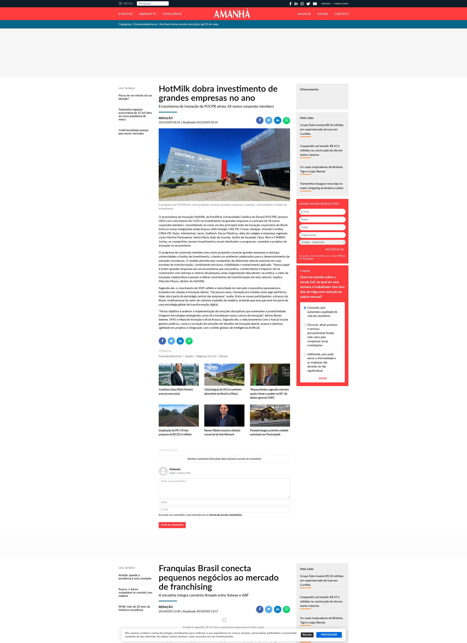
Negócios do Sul (206, 356)
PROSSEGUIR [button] (329, 635)
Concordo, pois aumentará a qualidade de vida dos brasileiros (322, 311)
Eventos (126, 14)
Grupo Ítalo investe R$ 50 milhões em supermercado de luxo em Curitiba (322, 129)
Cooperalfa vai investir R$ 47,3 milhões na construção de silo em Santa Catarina (321, 150)
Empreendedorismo (170, 356)
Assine (322, 14)
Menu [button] (128, 3)
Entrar (326, 4)
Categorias (172, 14)
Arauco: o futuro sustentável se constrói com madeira (135, 592)
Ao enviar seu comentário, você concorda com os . (200, 515)
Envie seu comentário (172, 525)
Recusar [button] (307, 635)
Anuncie (304, 14)
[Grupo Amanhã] (232, 13)
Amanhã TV (147, 14)
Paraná (223, 356)
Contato (341, 14)
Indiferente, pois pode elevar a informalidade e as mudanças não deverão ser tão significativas (321, 362)
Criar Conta (341, 4)
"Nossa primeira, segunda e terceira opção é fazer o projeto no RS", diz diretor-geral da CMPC (269, 393)
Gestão (189, 356)
